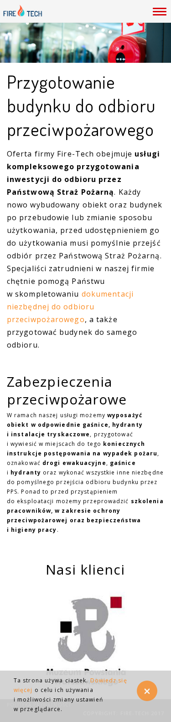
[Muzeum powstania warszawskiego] (85, 638)
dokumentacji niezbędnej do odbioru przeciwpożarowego (70, 306)
